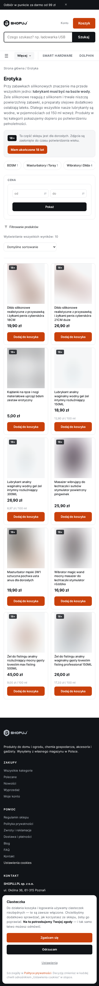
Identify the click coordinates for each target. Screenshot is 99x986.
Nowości (10, 783)
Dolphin (86, 55)
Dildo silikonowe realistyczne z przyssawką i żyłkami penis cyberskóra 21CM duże (72, 314)
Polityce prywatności (37, 973)
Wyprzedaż (12, 790)
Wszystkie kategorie (18, 770)
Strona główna (14, 68)
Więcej (22, 55)
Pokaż (49, 207)
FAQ (7, 850)
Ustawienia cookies (18, 863)
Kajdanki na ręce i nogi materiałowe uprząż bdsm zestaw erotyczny (25, 396)
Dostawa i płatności (18, 836)
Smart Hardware (58, 55)
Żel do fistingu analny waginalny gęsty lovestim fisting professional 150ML (73, 660)
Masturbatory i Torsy (42, 165)
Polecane (10, 777)
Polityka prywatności (18, 824)
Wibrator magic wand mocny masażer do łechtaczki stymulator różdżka (69, 578)
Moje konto (12, 796)
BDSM (12, 165)
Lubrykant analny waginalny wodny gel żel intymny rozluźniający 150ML (71, 398)
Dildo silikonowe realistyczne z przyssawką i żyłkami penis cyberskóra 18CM (25, 314)
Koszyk (84, 23)
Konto (64, 23)
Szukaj (83, 37)
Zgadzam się (49, 937)
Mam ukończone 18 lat (27, 149)
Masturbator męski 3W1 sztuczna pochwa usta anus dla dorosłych (24, 576)
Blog (7, 843)
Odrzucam (49, 949)
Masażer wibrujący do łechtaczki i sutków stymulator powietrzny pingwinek (70, 488)
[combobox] (38, 37)
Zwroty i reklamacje (18, 830)
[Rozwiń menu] (6, 56)
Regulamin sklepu (16, 817)
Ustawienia (50, 963)
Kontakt (9, 856)
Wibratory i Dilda (80, 165)
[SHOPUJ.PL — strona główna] (16, 23)
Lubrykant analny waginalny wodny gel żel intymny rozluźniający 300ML (24, 488)
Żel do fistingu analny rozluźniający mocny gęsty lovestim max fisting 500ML (25, 662)
